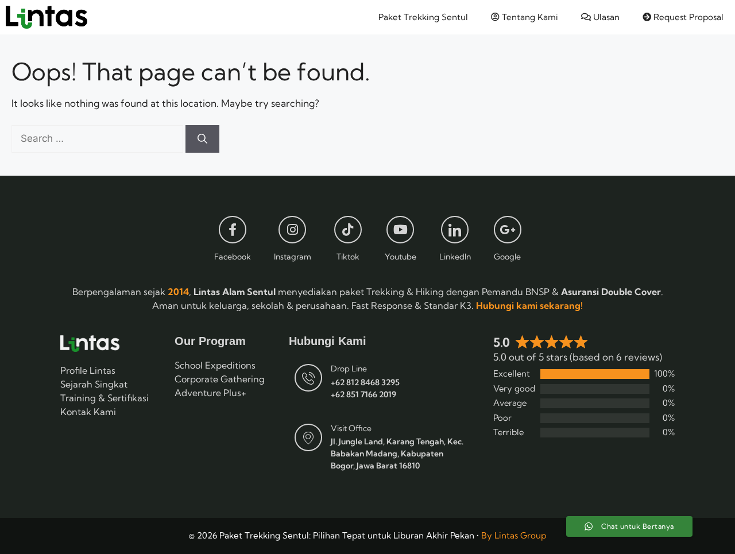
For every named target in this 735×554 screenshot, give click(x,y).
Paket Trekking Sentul (423, 16)
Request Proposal (687, 16)
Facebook (232, 256)
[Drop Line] (308, 378)
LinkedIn (455, 256)
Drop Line (349, 368)
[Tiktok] (348, 229)
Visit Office (351, 428)
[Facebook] (232, 229)
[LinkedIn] (455, 229)
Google (507, 256)
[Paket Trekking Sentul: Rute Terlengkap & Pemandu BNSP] (46, 17)
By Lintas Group (513, 535)
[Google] (507, 229)
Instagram (292, 256)
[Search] (202, 139)
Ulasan (605, 16)
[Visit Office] (308, 437)
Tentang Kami (529, 16)
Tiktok (347, 256)
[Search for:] (98, 138)
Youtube (400, 256)
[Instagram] (292, 229)
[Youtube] (400, 229)
